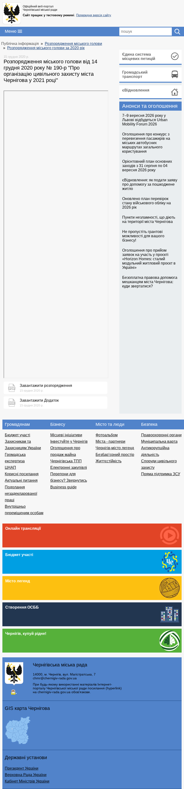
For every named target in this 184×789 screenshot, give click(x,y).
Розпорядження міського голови (73, 44)
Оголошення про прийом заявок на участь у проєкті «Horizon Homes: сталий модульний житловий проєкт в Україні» (149, 259)
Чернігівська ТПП (66, 461)
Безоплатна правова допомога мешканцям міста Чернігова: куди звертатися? (149, 282)
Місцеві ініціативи (66, 435)
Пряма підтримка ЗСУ (160, 474)
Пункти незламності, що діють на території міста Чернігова (148, 219)
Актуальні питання (21, 480)
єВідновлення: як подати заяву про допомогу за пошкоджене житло (149, 184)
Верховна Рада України (25, 775)
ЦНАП (10, 467)
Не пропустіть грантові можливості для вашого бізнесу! (143, 236)
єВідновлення (135, 90)
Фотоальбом (107, 435)
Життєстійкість (108, 461)
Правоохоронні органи (161, 435)
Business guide (63, 487)
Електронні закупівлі (68, 467)
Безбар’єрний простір (115, 455)
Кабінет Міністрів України (27, 781)
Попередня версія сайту (93, 15)
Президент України (21, 768)
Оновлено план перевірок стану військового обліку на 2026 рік (146, 203)
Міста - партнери (110, 441)
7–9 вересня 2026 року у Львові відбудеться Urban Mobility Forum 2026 (144, 119)
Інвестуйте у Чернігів (69, 441)
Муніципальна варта (159, 441)
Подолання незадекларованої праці (21, 493)
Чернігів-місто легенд (115, 448)
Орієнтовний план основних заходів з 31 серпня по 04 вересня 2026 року (147, 165)
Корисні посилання (22, 474)
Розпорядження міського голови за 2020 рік (46, 48)
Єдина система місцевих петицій (138, 56)
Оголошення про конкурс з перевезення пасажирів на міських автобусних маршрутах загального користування (146, 142)
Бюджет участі (17, 435)
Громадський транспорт (135, 74)
